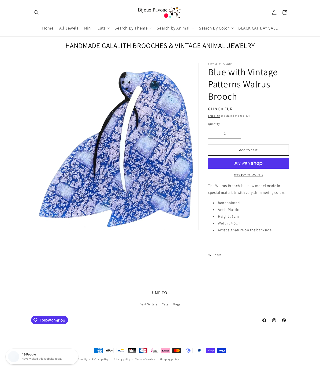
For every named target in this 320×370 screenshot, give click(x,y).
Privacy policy (122, 359)
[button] (36, 12)
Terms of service (145, 359)
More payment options (248, 174)
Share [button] (217, 255)
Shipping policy (169, 359)
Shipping (214, 115)
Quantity (214, 124)
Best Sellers (148, 304)
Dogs (176, 304)
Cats (165, 304)
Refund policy (100, 359)
